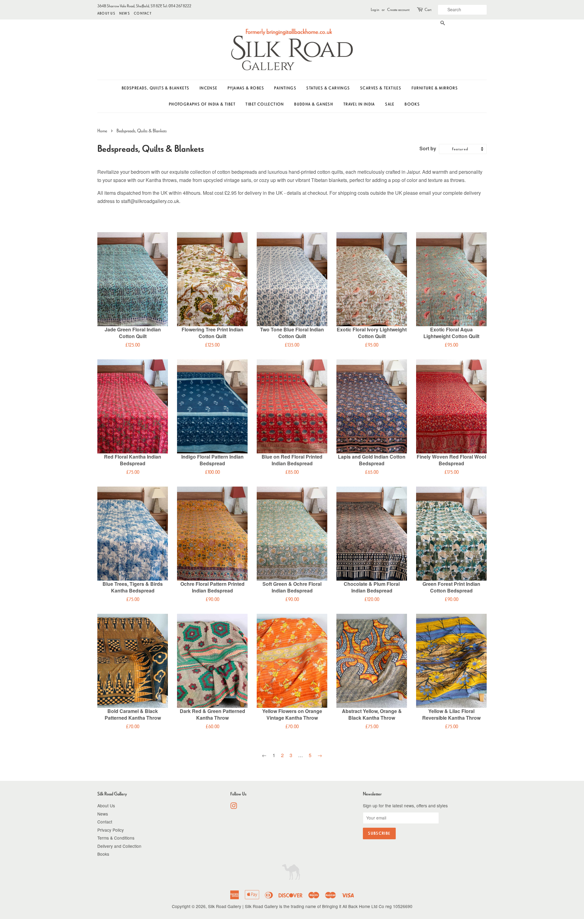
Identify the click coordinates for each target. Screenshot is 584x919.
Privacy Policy (110, 830)
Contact (142, 13)
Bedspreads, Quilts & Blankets (155, 88)
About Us (106, 13)
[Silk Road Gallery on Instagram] (233, 807)
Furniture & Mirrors (435, 88)
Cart (428, 9)
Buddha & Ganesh (313, 104)
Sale (390, 104)
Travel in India (359, 104)
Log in (375, 9)
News (124, 13)
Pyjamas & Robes (246, 88)
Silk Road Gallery (224, 906)
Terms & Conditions (115, 838)
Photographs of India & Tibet (202, 104)
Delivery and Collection (119, 846)
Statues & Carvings (328, 88)
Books (412, 104)
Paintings (285, 88)
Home (102, 131)
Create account (398, 9)
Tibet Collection (264, 104)
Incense (208, 88)
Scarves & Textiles (380, 88)
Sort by (427, 148)
